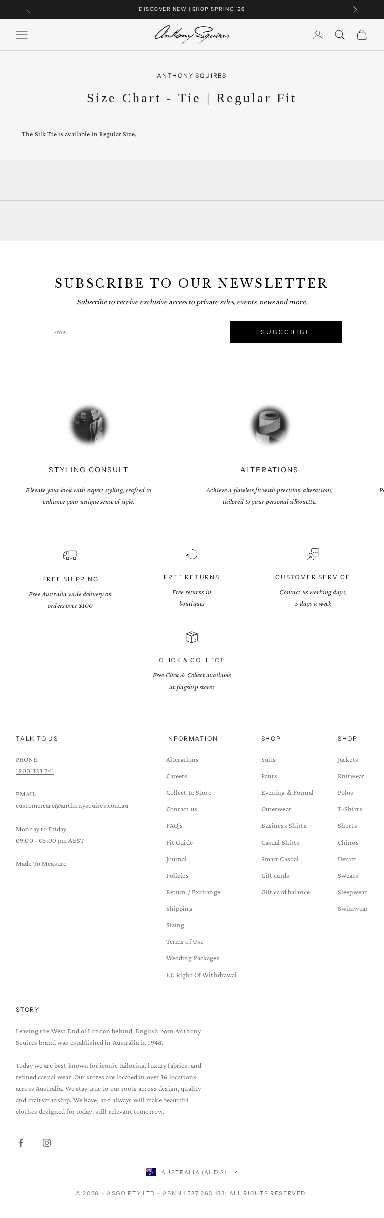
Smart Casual (281, 859)
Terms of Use (185, 941)
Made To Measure (41, 863)
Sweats (348, 875)
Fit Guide (179, 842)
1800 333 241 (35, 771)
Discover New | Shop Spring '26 (192, 9)
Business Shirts (284, 825)
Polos (346, 792)
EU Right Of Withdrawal (202, 974)
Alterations (183, 759)
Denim (348, 859)
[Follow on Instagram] (47, 1143)
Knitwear (351, 776)
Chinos (348, 842)
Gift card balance (286, 892)
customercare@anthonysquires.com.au (72, 805)
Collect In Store (189, 792)
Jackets (348, 759)
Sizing (175, 925)
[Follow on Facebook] (21, 1143)
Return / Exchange (193, 892)
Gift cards (276, 875)
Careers (177, 776)
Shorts (348, 825)
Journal (177, 859)
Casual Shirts (281, 842)
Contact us (182, 809)
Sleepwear (352, 892)
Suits (269, 759)
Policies (177, 875)
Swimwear (353, 908)
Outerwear (277, 809)
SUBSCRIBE (286, 332)
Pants (270, 776)
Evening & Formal (288, 792)
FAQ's (175, 825)
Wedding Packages (193, 958)
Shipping (179, 908)
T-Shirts (350, 809)
